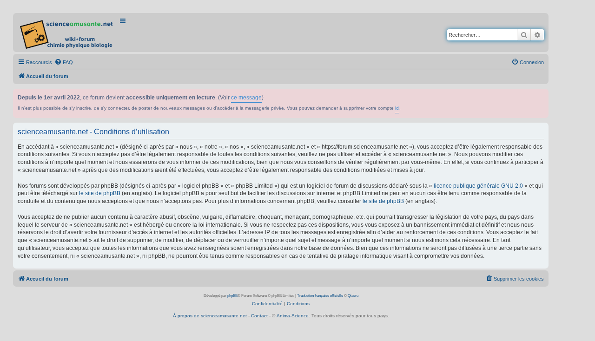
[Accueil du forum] (67, 32)
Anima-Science (293, 315)
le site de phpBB (99, 193)
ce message (246, 97)
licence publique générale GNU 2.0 (478, 186)
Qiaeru (353, 296)
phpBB (232, 296)
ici (397, 108)
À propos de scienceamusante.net (210, 315)
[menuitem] (63, 62)
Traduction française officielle (320, 296)
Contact (259, 315)
